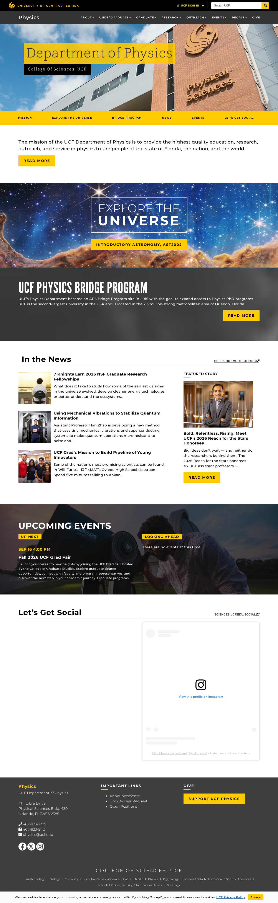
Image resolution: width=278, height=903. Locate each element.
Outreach (195, 17)
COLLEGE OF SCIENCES (131, 871)
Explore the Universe (72, 117)
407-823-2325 (34, 824)
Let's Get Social (239, 117)
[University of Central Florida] (44, 5)
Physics (153, 879)
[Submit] (265, 5)
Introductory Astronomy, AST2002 (139, 245)
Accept (255, 897)
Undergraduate (114, 17)
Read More (36, 161)
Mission (25, 117)
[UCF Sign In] (190, 5)
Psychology (171, 879)
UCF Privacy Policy (230, 897)
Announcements (125, 796)
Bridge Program (127, 117)
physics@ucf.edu (38, 835)
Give (256, 17)
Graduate (145, 17)
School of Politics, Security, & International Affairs (130, 885)
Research (170, 17)
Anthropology (35, 879)
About (86, 17)
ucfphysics (199, 753)
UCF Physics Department (169, 753)
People (238, 17)
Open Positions (123, 806)
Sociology (173, 885)
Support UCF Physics (214, 799)
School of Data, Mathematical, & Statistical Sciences (217, 879)
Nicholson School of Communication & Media (113, 879)
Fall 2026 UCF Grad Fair (44, 557)
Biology (55, 879)
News (167, 117)
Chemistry (71, 879)
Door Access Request (128, 801)
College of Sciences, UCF (57, 69)
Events (218, 17)
